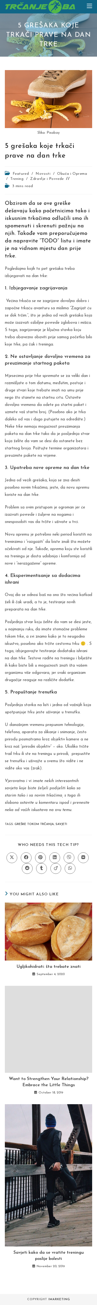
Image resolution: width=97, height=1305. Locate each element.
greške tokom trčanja (34, 824)
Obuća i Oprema (72, 174)
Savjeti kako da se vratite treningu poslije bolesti (48, 1256)
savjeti (61, 824)
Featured (21, 174)
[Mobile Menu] (89, 6)
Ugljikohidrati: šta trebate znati (49, 967)
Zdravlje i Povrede (47, 179)
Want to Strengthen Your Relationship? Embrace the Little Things (48, 1082)
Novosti (43, 174)
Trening (16, 179)
